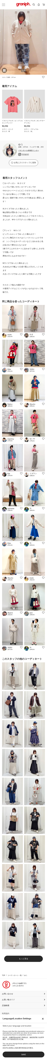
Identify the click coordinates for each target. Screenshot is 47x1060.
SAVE (23, 1055)
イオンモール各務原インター (28, 150)
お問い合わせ (7, 994)
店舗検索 (5, 1005)
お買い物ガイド (8, 1000)
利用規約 (5, 1013)
